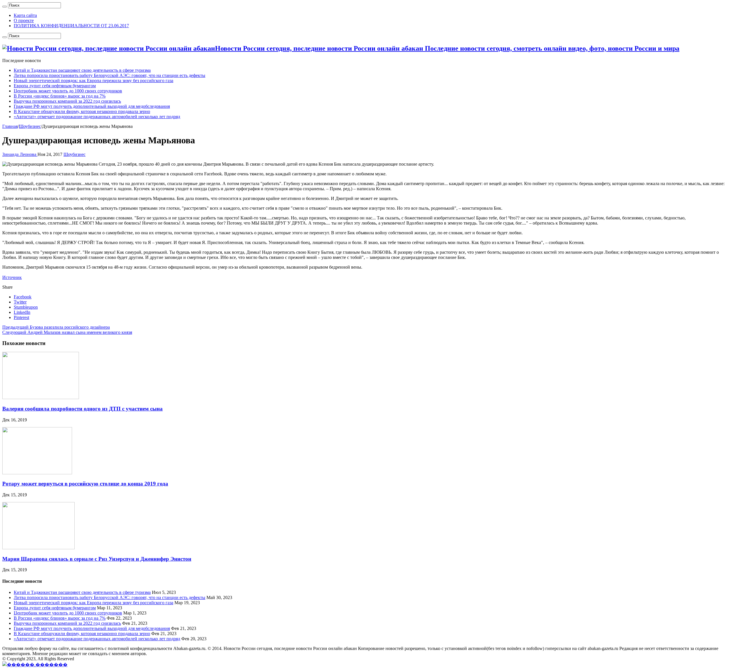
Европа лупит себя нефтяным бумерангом (55, 85)
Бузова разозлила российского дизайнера (56, 327)
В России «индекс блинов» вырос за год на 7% (60, 96)
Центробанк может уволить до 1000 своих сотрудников (68, 90)
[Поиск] (4, 6)
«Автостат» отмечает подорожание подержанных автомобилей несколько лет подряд (97, 116)
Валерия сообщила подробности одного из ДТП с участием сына (82, 409)
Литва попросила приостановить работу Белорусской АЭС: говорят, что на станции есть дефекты (109, 75)
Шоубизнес (30, 126)
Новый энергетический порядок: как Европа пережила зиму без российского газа (93, 80)
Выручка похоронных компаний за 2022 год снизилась (67, 101)
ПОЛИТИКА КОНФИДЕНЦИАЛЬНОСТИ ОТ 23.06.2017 (71, 25)
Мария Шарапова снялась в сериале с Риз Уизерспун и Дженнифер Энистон (96, 559)
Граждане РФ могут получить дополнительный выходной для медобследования (92, 106)
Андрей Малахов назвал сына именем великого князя (67, 332)
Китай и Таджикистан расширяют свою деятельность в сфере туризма (82, 70)
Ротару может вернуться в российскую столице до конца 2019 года (85, 484)
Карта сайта (25, 15)
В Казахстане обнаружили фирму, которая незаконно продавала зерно (82, 111)
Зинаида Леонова (19, 154)
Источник (12, 277)
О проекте (24, 20)
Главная (10, 126)
